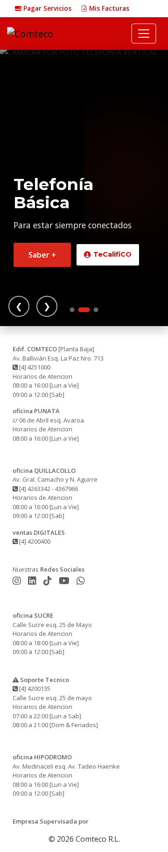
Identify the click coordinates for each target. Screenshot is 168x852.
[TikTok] (48, 580)
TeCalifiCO (112, 254)
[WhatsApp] (81, 580)
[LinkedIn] (33, 580)
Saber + (42, 255)
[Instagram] (18, 580)
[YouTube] (65, 580)
